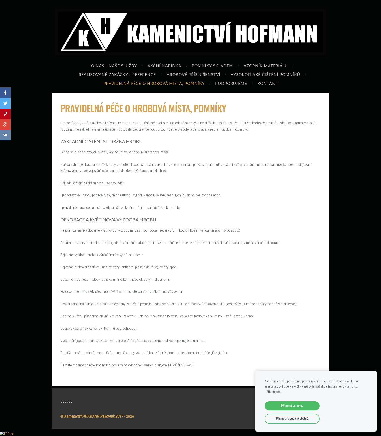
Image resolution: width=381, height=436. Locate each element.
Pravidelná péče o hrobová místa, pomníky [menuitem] (154, 83)
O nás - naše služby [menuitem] (114, 65)
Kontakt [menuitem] (268, 83)
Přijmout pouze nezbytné (292, 419)
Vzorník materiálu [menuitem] (266, 65)
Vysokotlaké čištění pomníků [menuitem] (265, 74)
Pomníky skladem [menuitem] (212, 65)
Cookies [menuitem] (66, 401)
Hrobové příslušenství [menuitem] (193, 74)
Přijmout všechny (292, 406)
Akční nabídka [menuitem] (164, 65)
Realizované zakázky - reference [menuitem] (117, 74)
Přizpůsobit (273, 392)
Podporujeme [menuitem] (231, 83)
